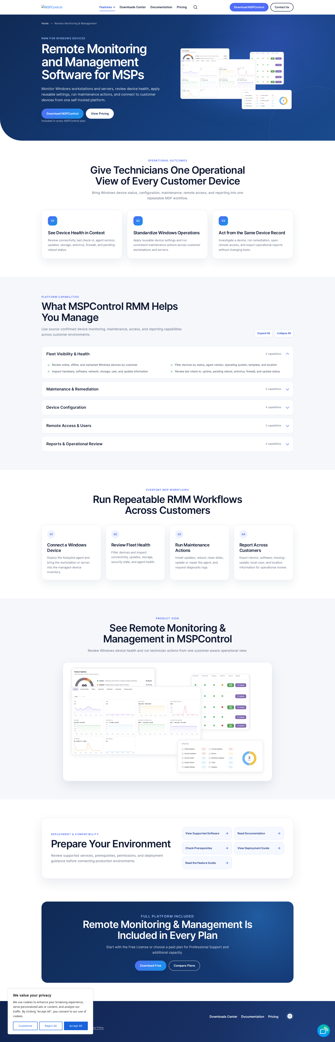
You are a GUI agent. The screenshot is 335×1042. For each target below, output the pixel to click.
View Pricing (100, 113)
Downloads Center (133, 7)
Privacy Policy (96, 1027)
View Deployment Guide (253, 848)
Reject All (51, 1026)
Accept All (75, 1026)
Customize (25, 1026)
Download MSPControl (249, 7)
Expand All (263, 333)
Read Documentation (251, 833)
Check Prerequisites (198, 848)
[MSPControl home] (55, 7)
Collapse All (284, 333)
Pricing (182, 7)
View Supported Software (202, 833)
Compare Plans (184, 965)
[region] (50, 1011)
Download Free (150, 965)
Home (45, 23)
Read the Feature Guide (200, 862)
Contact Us (282, 7)
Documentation (161, 7)
